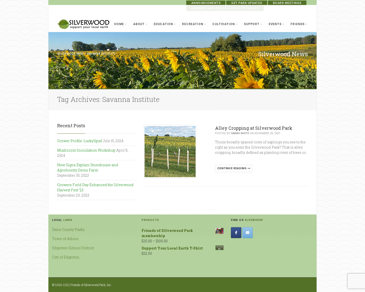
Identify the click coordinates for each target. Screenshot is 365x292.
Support (251, 24)
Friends (298, 24)
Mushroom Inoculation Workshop (86, 150)
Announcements (205, 3)
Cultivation (223, 24)
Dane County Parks (68, 229)
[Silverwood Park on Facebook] (236, 232)
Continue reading (232, 168)
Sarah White (240, 133)
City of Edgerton (65, 257)
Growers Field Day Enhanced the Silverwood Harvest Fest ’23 (95, 187)
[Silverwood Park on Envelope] (247, 232)
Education (163, 24)
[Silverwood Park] (83, 24)
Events (275, 24)
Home (119, 24)
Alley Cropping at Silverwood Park (253, 128)
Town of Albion (65, 238)
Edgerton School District (73, 248)
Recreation (192, 24)
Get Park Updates (246, 3)
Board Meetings (287, 3)
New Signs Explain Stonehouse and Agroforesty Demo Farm (87, 167)
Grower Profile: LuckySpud (79, 140)
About (139, 24)
